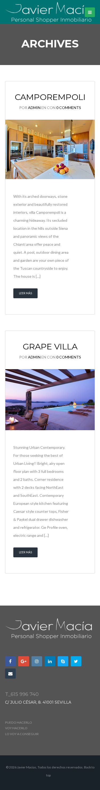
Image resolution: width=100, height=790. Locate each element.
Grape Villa (50, 346)
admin (34, 107)
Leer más (25, 293)
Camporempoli (50, 97)
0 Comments (68, 107)
